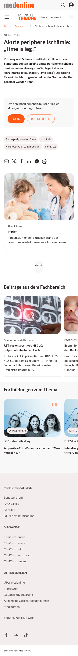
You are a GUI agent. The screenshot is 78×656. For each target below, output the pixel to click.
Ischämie (46, 139)
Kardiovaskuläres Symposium (23, 146)
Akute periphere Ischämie (21, 139)
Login (16, 118)
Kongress (50, 146)
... (72, 17)
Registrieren (41, 118)
